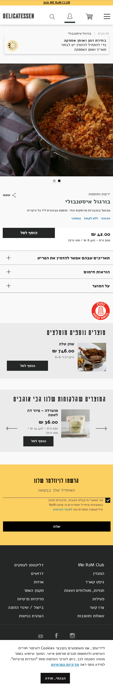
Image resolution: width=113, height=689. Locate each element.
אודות (39, 582)
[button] (54, 180)
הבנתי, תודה (55, 678)
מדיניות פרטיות (30, 599)
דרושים (37, 573)
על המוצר (101, 286)
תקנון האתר (34, 590)
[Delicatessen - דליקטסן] (18, 16)
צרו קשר (96, 607)
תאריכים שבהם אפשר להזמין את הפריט (73, 258)
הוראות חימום (97, 272)
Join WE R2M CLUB (56, 3)
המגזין (98, 573)
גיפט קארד (94, 582)
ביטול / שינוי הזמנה (26, 607)
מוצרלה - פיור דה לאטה (42, 412)
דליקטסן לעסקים (29, 565)
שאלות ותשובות (90, 616)
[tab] (56, 258)
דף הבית (103, 33)
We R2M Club (91, 565)
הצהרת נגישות (31, 616)
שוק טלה (66, 344)
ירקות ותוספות (99, 194)
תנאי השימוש (61, 509)
